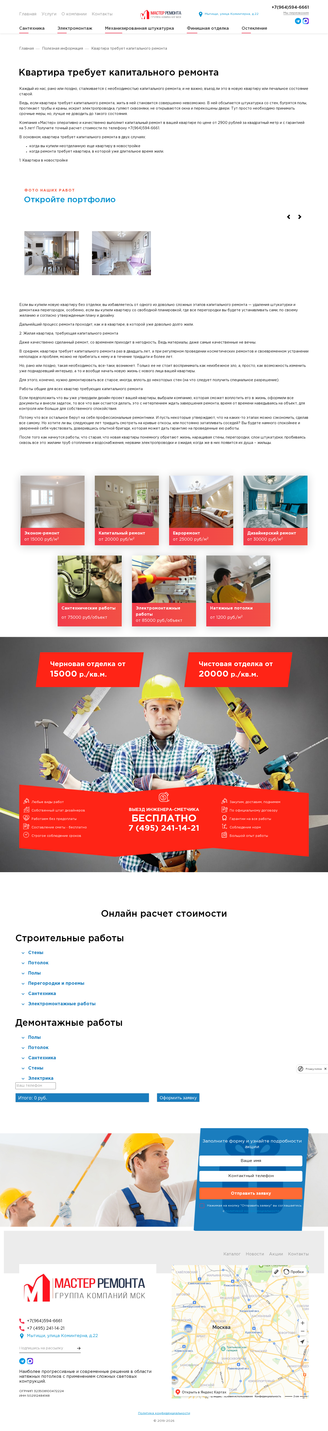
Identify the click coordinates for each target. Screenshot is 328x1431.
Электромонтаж (74, 28)
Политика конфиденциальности (164, 1413)
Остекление (254, 28)
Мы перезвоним (296, 13)
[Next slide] (300, 217)
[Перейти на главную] (162, 14)
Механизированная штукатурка (139, 28)
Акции (276, 1254)
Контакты (298, 1254)
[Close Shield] (325, 1069)
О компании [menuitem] (74, 14)
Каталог (232, 1254)
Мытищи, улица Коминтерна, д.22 (232, 14)
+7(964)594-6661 (290, 7)
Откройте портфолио (70, 200)
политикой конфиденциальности (252, 1211)
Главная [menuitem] (27, 14)
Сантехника (32, 28)
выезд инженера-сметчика (163, 819)
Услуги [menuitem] (49, 14)
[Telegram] (298, 21)
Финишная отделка (208, 28)
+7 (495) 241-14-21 (46, 1328)
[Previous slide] (288, 217)
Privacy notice (314, 1068)
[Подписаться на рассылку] (79, 1348)
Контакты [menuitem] (102, 14)
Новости (255, 1254)
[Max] (306, 21)
